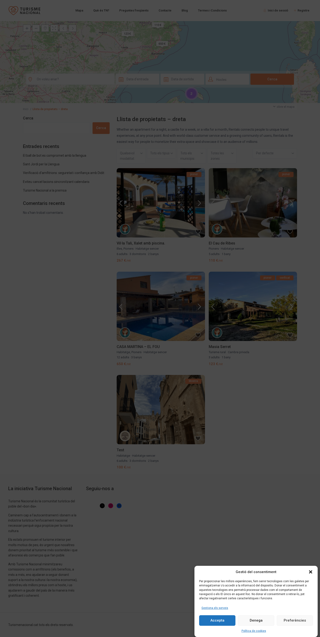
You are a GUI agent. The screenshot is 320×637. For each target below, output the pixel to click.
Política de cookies (254, 631)
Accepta (217, 620)
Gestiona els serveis (214, 607)
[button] (310, 572)
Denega (256, 620)
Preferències (295, 620)
